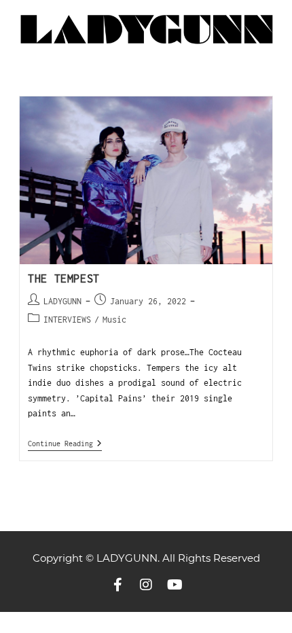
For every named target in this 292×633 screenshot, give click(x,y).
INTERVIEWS (67, 319)
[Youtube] (174, 585)
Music (114, 319)
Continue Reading (65, 443)
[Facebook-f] (117, 585)
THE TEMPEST (64, 278)
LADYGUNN (62, 301)
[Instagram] (146, 585)
